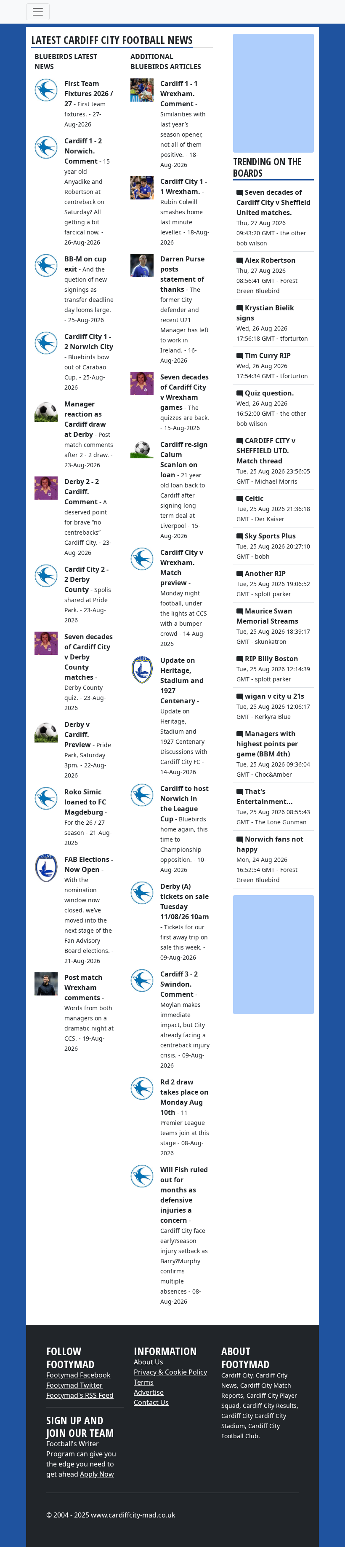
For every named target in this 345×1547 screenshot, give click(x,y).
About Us (148, 1362)
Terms (144, 1382)
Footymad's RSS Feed (80, 1395)
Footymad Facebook (78, 1375)
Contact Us (151, 1402)
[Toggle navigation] (38, 11)
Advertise (149, 1392)
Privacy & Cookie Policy (170, 1372)
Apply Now (97, 1474)
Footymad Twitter (74, 1385)
